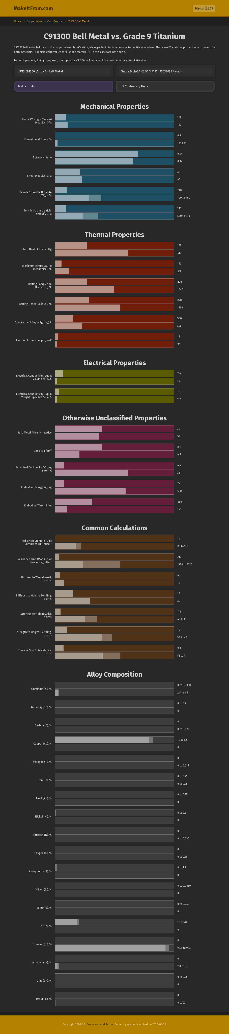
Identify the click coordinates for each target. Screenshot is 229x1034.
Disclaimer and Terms (99, 1024)
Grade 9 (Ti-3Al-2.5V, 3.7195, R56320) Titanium (152, 71)
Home (17, 21)
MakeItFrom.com (33, 8)
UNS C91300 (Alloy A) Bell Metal (41, 71)
